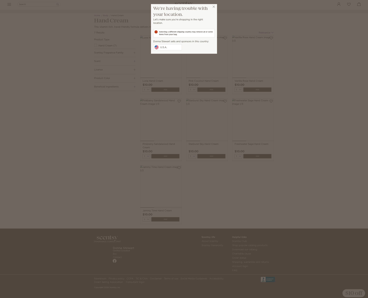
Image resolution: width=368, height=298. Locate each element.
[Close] (214, 7)
